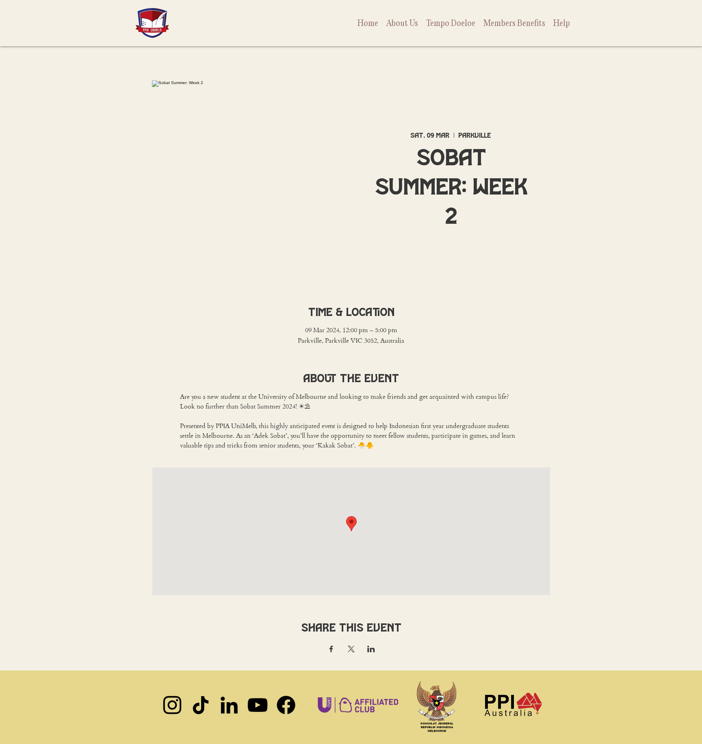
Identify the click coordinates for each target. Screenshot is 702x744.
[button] (561, 23)
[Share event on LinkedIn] (371, 649)
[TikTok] (200, 705)
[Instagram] (172, 705)
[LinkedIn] (229, 705)
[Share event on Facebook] (331, 649)
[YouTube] (257, 705)
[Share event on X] (351, 649)
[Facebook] (286, 705)
